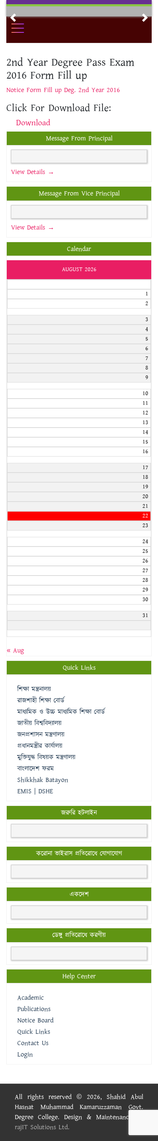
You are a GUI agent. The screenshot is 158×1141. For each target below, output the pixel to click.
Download (33, 123)
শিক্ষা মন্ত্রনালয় (34, 689)
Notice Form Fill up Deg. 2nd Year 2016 (63, 90)
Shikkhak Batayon (42, 780)
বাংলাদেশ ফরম (35, 769)
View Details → (32, 172)
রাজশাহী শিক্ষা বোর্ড (40, 700)
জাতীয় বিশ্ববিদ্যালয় (39, 723)
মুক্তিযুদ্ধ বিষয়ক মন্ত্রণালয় (46, 757)
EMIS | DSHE (35, 791)
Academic (30, 998)
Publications (34, 1009)
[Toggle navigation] (23, 28)
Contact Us (32, 1043)
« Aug (15, 650)
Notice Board (35, 1020)
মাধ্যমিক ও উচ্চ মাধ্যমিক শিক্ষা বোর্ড (61, 712)
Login (25, 1054)
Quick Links (33, 1032)
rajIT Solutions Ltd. (42, 1127)
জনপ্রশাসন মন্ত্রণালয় (40, 735)
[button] (13, 17)
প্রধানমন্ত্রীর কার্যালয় (39, 746)
